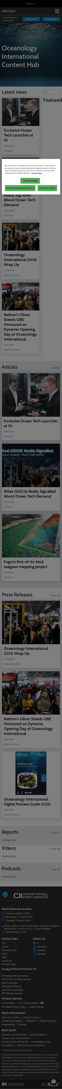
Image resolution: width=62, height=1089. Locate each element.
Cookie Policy (36, 173)
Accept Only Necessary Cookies (20, 188)
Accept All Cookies (47, 188)
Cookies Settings (30, 181)
